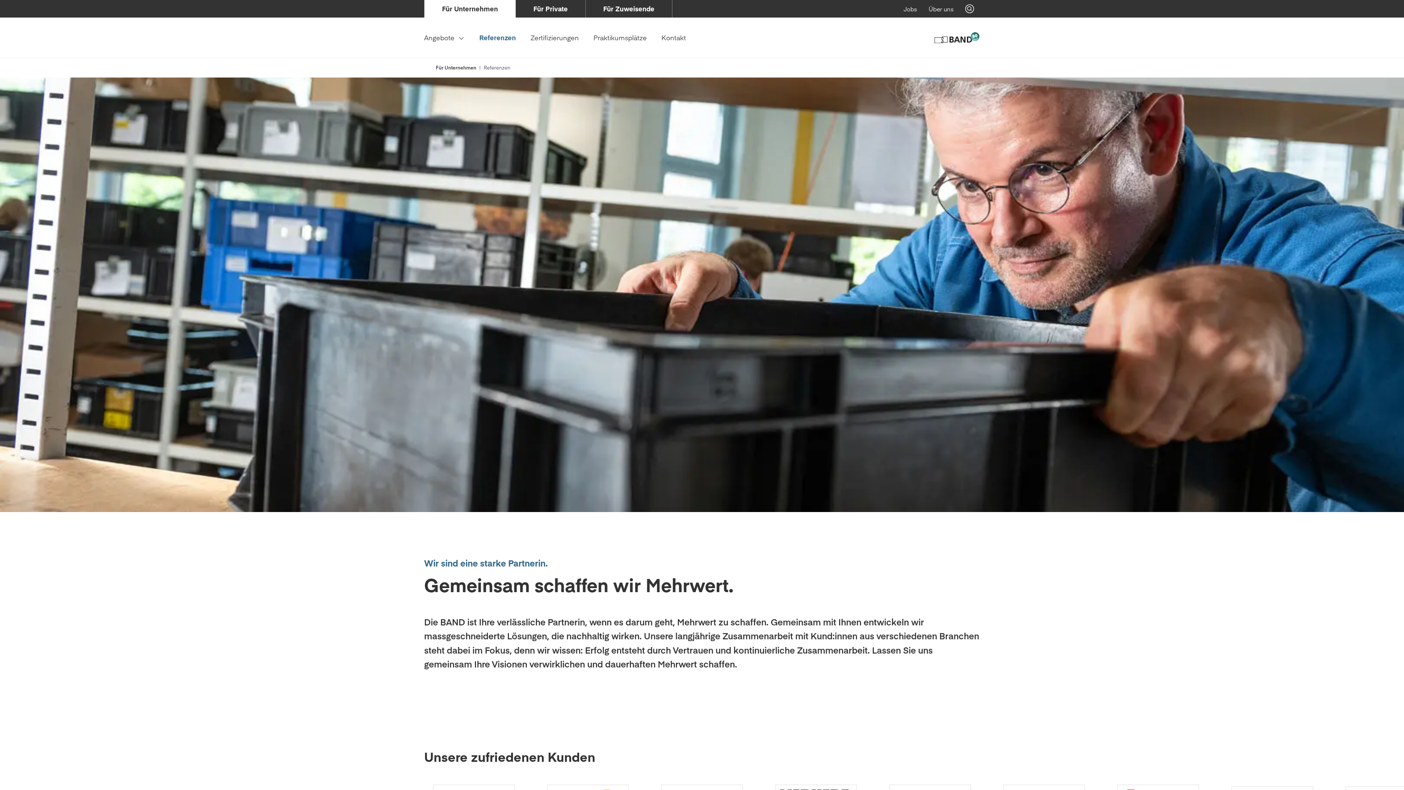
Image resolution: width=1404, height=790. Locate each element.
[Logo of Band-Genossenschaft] (956, 37)
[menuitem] (470, 9)
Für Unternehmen (456, 67)
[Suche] (969, 9)
